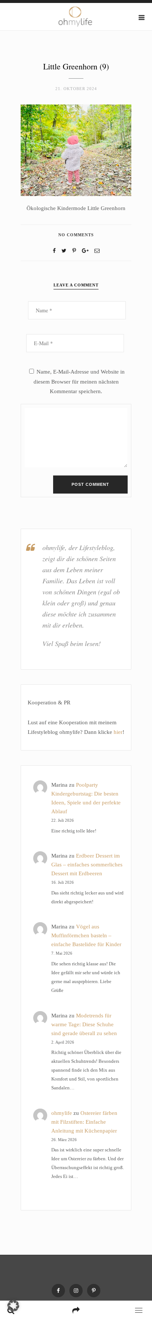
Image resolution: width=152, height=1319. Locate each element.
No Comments (76, 235)
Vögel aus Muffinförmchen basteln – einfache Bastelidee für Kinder (86, 935)
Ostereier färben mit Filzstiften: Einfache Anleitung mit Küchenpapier (84, 1122)
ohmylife (61, 1113)
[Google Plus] (85, 251)
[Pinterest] (93, 1290)
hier (118, 732)
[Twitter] (64, 251)
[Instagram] (76, 1290)
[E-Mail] (97, 251)
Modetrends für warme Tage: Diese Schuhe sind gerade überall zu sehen (84, 1024)
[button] (13, 1305)
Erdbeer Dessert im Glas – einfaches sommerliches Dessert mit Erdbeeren (86, 864)
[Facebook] (54, 251)
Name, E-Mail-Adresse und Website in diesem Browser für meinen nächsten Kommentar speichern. (79, 382)
